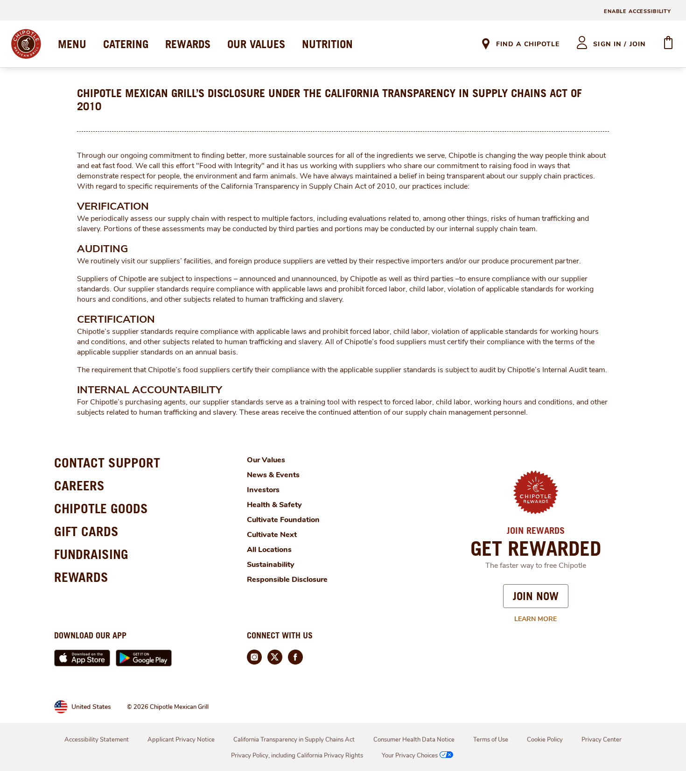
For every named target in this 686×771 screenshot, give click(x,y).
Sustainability (270, 564)
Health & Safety (274, 505)
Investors (263, 490)
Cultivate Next (272, 535)
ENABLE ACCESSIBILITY (637, 11)
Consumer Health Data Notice (414, 740)
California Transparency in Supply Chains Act (294, 740)
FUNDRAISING (91, 554)
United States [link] (91, 706)
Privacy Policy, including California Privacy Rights (297, 755)
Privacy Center (601, 740)
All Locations (269, 550)
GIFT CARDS (86, 531)
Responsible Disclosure (287, 579)
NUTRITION (327, 43)
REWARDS (187, 43)
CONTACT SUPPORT (107, 462)
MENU (72, 43)
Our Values (266, 460)
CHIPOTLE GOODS (101, 508)
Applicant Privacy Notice (181, 740)
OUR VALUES (256, 43)
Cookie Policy (545, 740)
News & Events (273, 475)
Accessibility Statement (96, 740)
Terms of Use (490, 740)
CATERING (125, 43)
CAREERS (79, 485)
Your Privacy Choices (410, 755)
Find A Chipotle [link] (528, 44)
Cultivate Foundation (283, 520)
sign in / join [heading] (619, 44)
